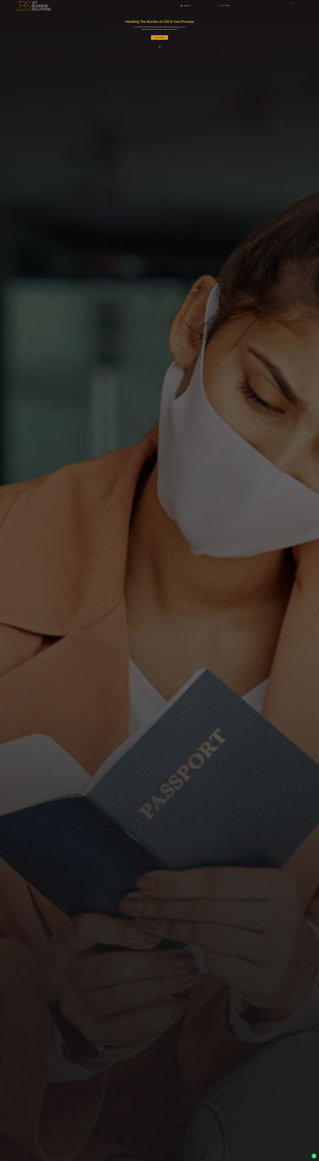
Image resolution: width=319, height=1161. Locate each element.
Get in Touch (159, 37)
